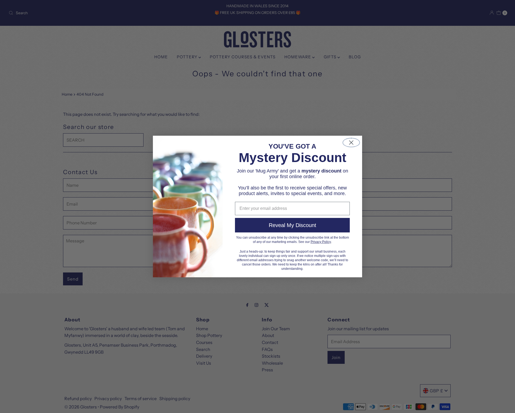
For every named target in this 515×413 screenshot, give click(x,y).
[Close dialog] (351, 142)
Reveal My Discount (292, 225)
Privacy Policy (321, 242)
